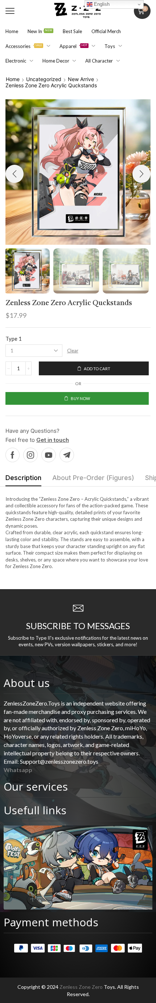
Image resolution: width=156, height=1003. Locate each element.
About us (27, 682)
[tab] (23, 479)
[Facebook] (12, 455)
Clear (72, 350)
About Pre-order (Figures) (93, 477)
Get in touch (52, 439)
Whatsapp (18, 769)
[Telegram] (66, 455)
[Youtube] (48, 455)
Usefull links (35, 810)
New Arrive (81, 79)
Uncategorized (43, 79)
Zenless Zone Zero (81, 987)
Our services (36, 786)
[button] (10, 11)
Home (13, 79)
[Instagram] (30, 455)
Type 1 (13, 338)
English (101, 4)
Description (23, 477)
